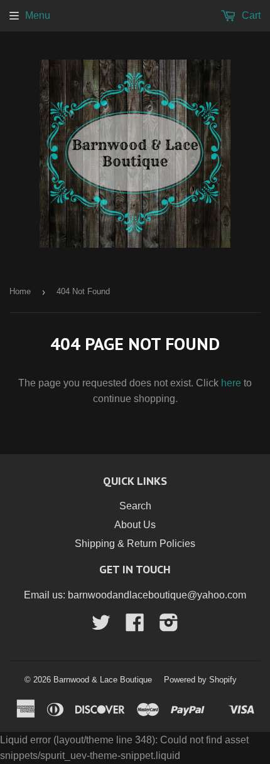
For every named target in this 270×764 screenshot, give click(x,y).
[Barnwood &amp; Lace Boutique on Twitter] (101, 626)
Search (135, 506)
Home (20, 291)
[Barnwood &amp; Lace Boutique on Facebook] (135, 626)
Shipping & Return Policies (135, 543)
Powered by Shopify (200, 679)
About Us (135, 524)
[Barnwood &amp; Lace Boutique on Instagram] (168, 626)
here (231, 383)
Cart (250, 15)
